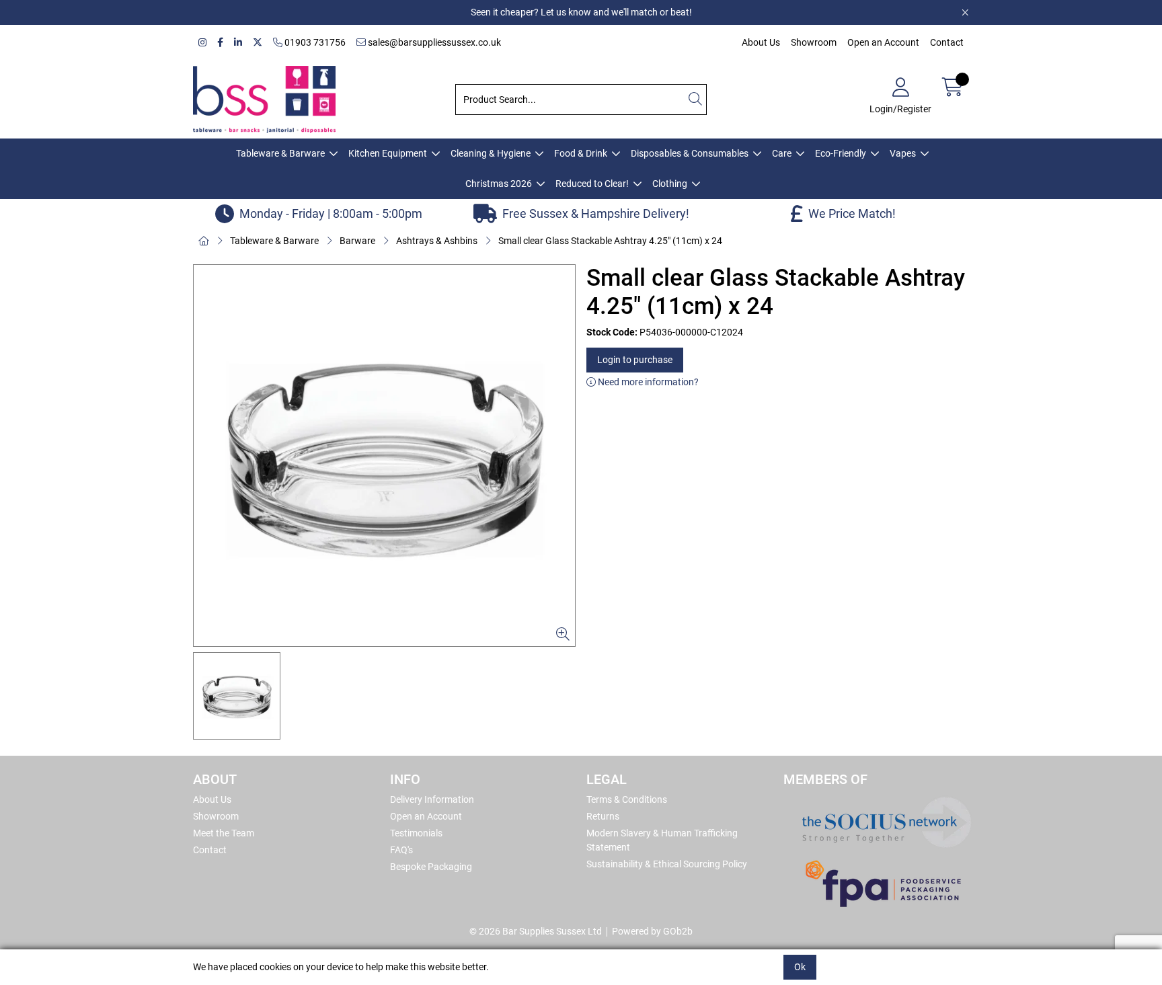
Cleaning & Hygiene (491, 153)
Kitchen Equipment (387, 153)
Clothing (669, 183)
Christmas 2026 (498, 183)
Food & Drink (580, 153)
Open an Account (883, 42)
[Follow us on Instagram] (202, 43)
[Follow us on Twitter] (257, 43)
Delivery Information (432, 799)
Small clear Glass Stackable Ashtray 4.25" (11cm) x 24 (610, 240)
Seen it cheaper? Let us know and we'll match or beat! (581, 12)
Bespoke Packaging (431, 866)
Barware (357, 240)
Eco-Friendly (840, 153)
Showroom (814, 42)
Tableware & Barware (280, 153)
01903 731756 (314, 42)
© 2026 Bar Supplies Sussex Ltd (535, 931)
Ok (800, 966)
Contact (947, 42)
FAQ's (401, 849)
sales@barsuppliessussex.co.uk (433, 42)
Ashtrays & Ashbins (436, 240)
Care (781, 153)
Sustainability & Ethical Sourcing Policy (666, 864)
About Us (761, 42)
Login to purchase (634, 359)
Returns (602, 816)
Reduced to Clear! (592, 183)
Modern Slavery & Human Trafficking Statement (662, 840)
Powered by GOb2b (652, 931)
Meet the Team (223, 833)
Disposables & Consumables (689, 153)
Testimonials (416, 833)
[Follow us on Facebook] (220, 43)
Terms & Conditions (626, 799)
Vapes (903, 153)
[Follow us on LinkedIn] (238, 43)
